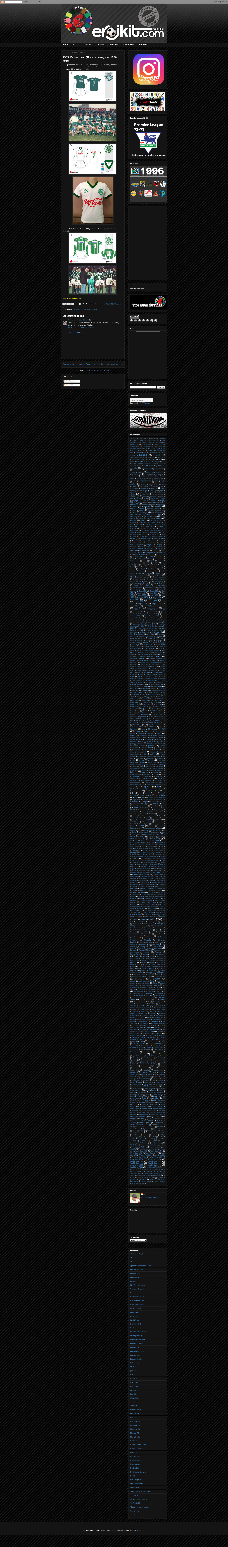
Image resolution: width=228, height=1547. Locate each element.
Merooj (142, 886)
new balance (135, 910)
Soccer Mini (134, 1487)
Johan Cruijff (146, 812)
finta (140, 727)
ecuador (147, 672)
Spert (146, 1056)
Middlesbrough (161, 888)
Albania (141, 463)
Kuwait (153, 832)
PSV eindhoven (139, 979)
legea (139, 844)
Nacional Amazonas (146, 900)
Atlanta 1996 (153, 496)
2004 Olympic (146, 444)
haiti (141, 766)
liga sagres (143, 848)
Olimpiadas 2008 (146, 934)
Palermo (140, 948)
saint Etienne (146, 1019)
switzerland (144, 1072)
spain (144, 1054)
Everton (139, 709)
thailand (161, 1080)
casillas (144, 561)
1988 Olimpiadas (153, 440)
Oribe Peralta (159, 942)
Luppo (163, 860)
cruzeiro (136, 644)
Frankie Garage (135, 737)
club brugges (159, 581)
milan (135, 890)
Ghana (149, 748)
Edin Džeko (133, 674)
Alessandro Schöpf (159, 468)
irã (158, 791)
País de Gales (158, 946)
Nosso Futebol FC (137, 1449)
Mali (154, 868)
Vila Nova (145, 1127)
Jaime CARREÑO (138, 803)
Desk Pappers (135, 1308)
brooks (161, 541)
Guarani (142, 762)
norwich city (143, 926)
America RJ (159, 472)
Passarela (145, 956)
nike (152, 919)
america (140, 472)
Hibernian (151, 770)
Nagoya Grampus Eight (143, 902)
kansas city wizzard (157, 824)
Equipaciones (135, 1312)
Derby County (143, 662)
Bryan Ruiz (143, 543)
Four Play (150, 733)
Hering (132, 770)
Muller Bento (135, 1437)
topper (138, 1090)
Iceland (145, 778)
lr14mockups (135, 1421)
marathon (154, 877)
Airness (153, 459)
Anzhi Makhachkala (145, 482)
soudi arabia (134, 1049)
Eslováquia (144, 688)
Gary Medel (157, 743)
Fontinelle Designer (137, 1340)
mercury (135, 886)
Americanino (149, 474)
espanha (144, 690)
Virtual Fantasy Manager (139, 1507)
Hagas (135, 766)
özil (150, 944)
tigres (132, 1086)
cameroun (156, 550)
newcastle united (136, 914)
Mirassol (143, 890)
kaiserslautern (159, 822)
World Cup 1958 (145, 1155)
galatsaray (133, 741)
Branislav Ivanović (157, 536)
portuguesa (161, 973)
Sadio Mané (159, 1017)
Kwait (163, 832)
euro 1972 (142, 698)
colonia (157, 585)
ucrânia (139, 1100)
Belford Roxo (150, 518)
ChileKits (133, 1293)
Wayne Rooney (143, 1137)
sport (163, 1056)
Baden (134, 510)
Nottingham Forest (135, 928)
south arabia (158, 1050)
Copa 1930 (143, 591)
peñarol (143, 962)
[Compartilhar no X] (68, 304)
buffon (161, 543)
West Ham (134, 1145)
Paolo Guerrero (158, 950)
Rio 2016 (152, 1004)
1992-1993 (142, 442)
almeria (161, 470)
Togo (157, 1086)
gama (141, 742)
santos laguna (159, 1027)
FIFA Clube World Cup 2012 (144, 721)
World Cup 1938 (136, 1153)
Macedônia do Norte (156, 864)
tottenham (142, 1092)
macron (133, 866)
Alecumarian (135, 1258)
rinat (131, 1004)
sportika (160, 1058)
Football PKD (135, 1347)
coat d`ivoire (143, 583)
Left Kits (133, 1417)
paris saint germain (158, 954)
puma (157, 979)
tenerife (163, 1078)
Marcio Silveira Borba (78, 320)
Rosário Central (148, 1015)
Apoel (156, 482)
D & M (160, 648)
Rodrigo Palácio (144, 1009)
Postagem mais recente (74, 364)
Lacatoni (160, 836)
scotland (158, 1033)
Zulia (143, 1183)
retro (141, 1000)
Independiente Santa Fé (137, 784)
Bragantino (143, 536)
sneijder (141, 1047)
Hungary (148, 776)
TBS (162, 1076)
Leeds (132, 844)
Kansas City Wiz (144, 824)
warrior (154, 1135)
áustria (141, 508)
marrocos (133, 882)
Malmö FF (133, 870)
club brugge (148, 581)
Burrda (140, 549)
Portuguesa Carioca (139, 974)
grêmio (150, 760)
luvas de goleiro (147, 862)
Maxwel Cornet (144, 884)
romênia (152, 1014)
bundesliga (133, 546)
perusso (160, 964)
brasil (132, 538)
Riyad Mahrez (158, 1005)
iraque (140, 793)
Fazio (138, 711)
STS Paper (134, 1495)
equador (144, 686)
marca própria (143, 878)
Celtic (138, 567)
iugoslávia (162, 797)
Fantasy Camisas (136, 1328)
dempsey (133, 658)
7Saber (150, 450)
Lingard (161, 850)
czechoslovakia (150, 648)
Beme (161, 520)
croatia (155, 642)
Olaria (153, 932)
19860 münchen (138, 440)
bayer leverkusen (135, 514)
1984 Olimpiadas (160, 438)
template (156, 1078)
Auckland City (161, 504)
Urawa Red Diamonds (137, 1117)
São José (140, 1031)
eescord (161, 674)
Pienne (161, 966)
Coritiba (159, 636)
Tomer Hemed (149, 1088)
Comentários (71, 385)
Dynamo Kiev (153, 670)
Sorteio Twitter (159, 1047)
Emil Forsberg (137, 680)
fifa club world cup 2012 (144, 719)
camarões (134, 551)
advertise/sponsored (136, 457)
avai (157, 508)
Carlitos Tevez (158, 559)
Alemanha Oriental (146, 468)
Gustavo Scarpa (148, 764)
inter (158, 787)
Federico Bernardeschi (143, 713)
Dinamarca (152, 666)
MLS (132, 892)
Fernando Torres (157, 714)
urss (150, 1117)
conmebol (133, 591)
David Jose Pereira (137, 1305)
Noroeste (162, 922)
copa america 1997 (152, 612)
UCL (156, 1098)
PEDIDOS (101, 45)
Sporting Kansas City (159, 1060)
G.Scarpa (148, 739)
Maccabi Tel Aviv (142, 864)
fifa (150, 716)
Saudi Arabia (134, 1033)
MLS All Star (152, 892)
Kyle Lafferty (136, 834)
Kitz (145, 830)
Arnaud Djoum (145, 488)
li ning (136, 848)
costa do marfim (136, 638)
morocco (133, 898)
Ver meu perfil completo (150, 1197)
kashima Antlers (135, 828)
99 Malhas (158, 450)
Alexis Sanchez (137, 470)
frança (159, 733)
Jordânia (142, 816)
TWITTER (114, 45)
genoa (143, 745)
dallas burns (148, 650)
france (132, 735)
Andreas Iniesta (154, 476)
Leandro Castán (140, 842)
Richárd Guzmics (158, 1002)
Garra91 (148, 743)
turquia (155, 1096)
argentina (144, 486)
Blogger (140, 1530)
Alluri (154, 470)
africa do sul (149, 457)
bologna (133, 528)
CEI (148, 565)
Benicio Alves (135, 1277)
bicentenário (139, 524)
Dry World (153, 668)
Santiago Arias (153, 1025)
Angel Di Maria (152, 478)
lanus (143, 838)
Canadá (150, 557)
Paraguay (158, 952)
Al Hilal (149, 461)
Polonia (133, 971)
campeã (139, 553)
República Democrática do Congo (143, 997)
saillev (138, 1019)
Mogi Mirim (136, 894)
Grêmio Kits (134, 1386)
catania (141, 563)
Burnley (132, 548)
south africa (145, 1050)
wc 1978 (132, 1139)
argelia (163, 484)
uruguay (133, 1119)
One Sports (148, 942)
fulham (160, 737)
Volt (148, 1131)
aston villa (143, 492)
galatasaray (158, 739)
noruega (160, 924)
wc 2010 (133, 1141)
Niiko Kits (133, 1441)
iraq (134, 793)
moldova (160, 894)
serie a (134, 1042)
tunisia (132, 1096)
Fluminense (152, 729)
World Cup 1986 (154, 1161)
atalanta (160, 492)
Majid (132, 869)
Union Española (134, 1108)
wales (163, 1133)
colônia (163, 585)
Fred (144, 737)
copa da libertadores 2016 (152, 620)
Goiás (144, 754)
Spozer (144, 1062)
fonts (146, 731)
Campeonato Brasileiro (154, 553)
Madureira (143, 866)
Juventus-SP (134, 822)
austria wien (150, 508)
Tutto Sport (136, 1098)
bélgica (133, 520)
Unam (144, 1104)
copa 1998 (152, 601)
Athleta (132, 494)
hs (162, 772)
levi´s (156, 846)
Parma (136, 956)
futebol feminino (136, 739)
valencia (150, 1121)
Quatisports (134, 1456)
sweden (133, 1072)
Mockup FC (134, 1433)
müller (141, 898)
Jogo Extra (134, 1406)
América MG (150, 472)
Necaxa (132, 908)
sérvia (142, 1042)
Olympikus (134, 938)
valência (160, 1121)
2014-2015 (147, 446)
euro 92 (145, 706)
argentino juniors (158, 486)
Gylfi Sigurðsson (160, 764)
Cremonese (149, 640)
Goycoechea (141, 756)
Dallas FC (157, 650)
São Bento (143, 1029)
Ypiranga (147, 1175)
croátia (163, 642)
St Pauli (142, 1064)
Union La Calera (146, 1108)
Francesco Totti (145, 735)
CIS (140, 581)
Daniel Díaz (140, 652)
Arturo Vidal (153, 490)
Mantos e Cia (135, 1429)
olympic (159, 936)
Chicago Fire (159, 573)
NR (157, 930)
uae (151, 1098)
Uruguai (159, 1117)
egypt (140, 676)
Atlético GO (154, 500)
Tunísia (140, 1096)
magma (153, 866)
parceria (145, 954)
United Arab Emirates (159, 1108)
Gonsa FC (134, 1378)
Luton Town (136, 862)
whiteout (163, 1145)
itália (136, 797)
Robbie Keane (134, 1007)
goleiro (152, 754)
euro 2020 (134, 706)
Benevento (133, 522)
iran (164, 791)
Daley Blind (139, 650)
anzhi (134, 482)
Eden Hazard (158, 672)
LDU (131, 840)
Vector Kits (159, 1123)
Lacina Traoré (134, 838)
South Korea (134, 1052)
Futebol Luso (135, 1355)
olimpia (160, 932)
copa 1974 (143, 597)
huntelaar (133, 778)
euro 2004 (158, 703)
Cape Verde (159, 557)
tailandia (149, 1074)
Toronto (153, 1090)
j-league (145, 802)
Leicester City (149, 844)
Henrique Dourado (157, 768)
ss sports (151, 1062)
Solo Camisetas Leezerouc (140, 1491)
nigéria (143, 919)
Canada (141, 557)
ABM (162, 452)
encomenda (149, 682)
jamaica (155, 804)
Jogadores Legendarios (139, 1402)
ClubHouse (133, 583)
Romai (151, 1011)
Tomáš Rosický (137, 1088)
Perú (146, 964)
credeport (140, 640)
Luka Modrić (149, 860)
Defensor (142, 656)
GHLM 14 (134, 1375)
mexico (133, 888)
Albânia (148, 463)
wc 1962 (153, 1137)
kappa (141, 826)
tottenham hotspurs (156, 1092)
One (141, 942)
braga (134, 536)
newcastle (159, 912)
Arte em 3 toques (136, 1269)
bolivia (152, 526)
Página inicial (93, 364)
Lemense (160, 844)
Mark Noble (160, 880)
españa (135, 690)
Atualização (145, 504)
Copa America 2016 (149, 614)
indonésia (133, 787)
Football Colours (136, 1343)
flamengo (133, 729)
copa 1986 (148, 599)
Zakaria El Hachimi (150, 1177)
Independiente (135, 782)
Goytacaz (150, 756)
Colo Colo (162, 583)
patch (152, 956)
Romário (132, 1013)
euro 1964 (160, 696)
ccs (137, 565)
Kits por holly (135, 1414)
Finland (161, 725)
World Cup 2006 (136, 1167)
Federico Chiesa (158, 713)
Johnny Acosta (134, 814)
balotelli (149, 510)
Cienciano (156, 579)
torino (147, 1090)
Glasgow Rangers (157, 752)
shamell (151, 1044)
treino (141, 1094)
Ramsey (142, 987)
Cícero (148, 579)
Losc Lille (162, 856)
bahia (141, 510)
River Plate (144, 1006)
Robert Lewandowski (147, 1007)
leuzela (144, 846)
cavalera (155, 563)
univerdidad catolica (150, 1110)
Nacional (133, 900)
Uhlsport (141, 1102)
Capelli (132, 559)
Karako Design (135, 1410)
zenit (152, 1179)
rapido (158, 987)
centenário (148, 567)
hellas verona (145, 768)
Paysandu (152, 960)
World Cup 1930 (141, 1151)
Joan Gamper (134, 812)
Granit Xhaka (139, 758)
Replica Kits (134, 1468)
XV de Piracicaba (136, 1171)
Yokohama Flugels (135, 1173)
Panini (149, 950)
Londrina (157, 854)
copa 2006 (142, 604)
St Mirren (133, 1064)
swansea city (158, 1070)
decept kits (154, 654)
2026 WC (140, 450)
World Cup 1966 (140, 1157)
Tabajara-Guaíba (135, 1074)
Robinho (134, 1009)
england (141, 684)
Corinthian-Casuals (136, 634)
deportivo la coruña (149, 660)
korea (134, 832)
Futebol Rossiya (136, 1359)
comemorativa (137, 589)
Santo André (139, 1027)
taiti (155, 1074)
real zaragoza (150, 991)
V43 (142, 1120)
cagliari (160, 549)
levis (162, 846)
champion (133, 571)
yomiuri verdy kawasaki (151, 1173)
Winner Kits (134, 1511)
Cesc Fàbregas (152, 569)
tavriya (156, 1076)
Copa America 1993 (159, 610)
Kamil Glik (133, 824)
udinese (147, 1100)
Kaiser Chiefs (147, 822)
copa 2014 (134, 606)
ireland (147, 793)
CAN (134, 557)
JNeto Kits (134, 1398)
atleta (131, 498)
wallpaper (136, 1135)
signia (154, 1046)
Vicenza (137, 1127)
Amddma (132, 472)
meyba (151, 888)
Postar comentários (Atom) (97, 370)
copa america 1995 (137, 612)
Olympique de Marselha (140, 940)
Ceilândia (154, 565)
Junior (146, 1194)
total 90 (161, 1090)
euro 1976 (151, 698)
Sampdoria (154, 1021)
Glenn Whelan (134, 754)
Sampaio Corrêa (142, 1021)
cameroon (145, 551)
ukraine (151, 1102)
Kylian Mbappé (147, 834)
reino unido (160, 993)
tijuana (151, 1086)
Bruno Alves (133, 543)
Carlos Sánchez (135, 561)
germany (151, 746)
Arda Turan (142, 484)
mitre (151, 890)
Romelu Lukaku (142, 1013)
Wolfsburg (144, 1147)
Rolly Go (135, 1011)
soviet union (134, 1054)
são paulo (150, 1031)
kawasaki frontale (149, 828)
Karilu (152, 826)
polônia (142, 971)
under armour (153, 1104)
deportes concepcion (156, 658)
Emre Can (141, 682)
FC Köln (144, 711)
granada (157, 756)
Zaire (139, 1177)
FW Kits (133, 1367)
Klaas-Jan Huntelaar (155, 830)
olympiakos (149, 936)
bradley (163, 534)
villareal (152, 1127)
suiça (153, 1068)
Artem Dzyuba (143, 490)
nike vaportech (153, 922)
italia (163, 795)
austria (132, 508)
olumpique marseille (136, 936)
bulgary (159, 545)
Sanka (134, 1025)
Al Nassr (156, 461)
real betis (151, 989)
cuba (140, 646)
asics (132, 492)
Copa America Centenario (150, 618)
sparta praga (154, 1054)
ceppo (132, 569)
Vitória (141, 1131)
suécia (144, 1068)
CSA (156, 644)
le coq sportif (155, 840)
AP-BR (132, 1262)
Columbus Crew (149, 587)
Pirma (138, 968)
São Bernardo (155, 1029)
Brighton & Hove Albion (149, 541)
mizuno (159, 890)
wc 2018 (143, 1141)
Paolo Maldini (134, 952)
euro (145, 697)
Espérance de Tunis (157, 690)
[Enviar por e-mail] (63, 304)
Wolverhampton (155, 1147)
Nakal (154, 902)
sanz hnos (133, 1029)
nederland (140, 908)
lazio (160, 838)
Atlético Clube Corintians (158, 498)
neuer (161, 908)
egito (132, 676)
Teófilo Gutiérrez (137, 1080)
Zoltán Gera (135, 1183)
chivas (147, 577)
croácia (145, 642)
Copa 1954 (153, 593)
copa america (152, 608)
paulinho (160, 958)
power (158, 974)
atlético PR (134, 504)
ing (139, 787)
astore (152, 492)
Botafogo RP (155, 534)
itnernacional (152, 797)
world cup (154, 1149)
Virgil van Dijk (147, 1129)
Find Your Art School (138, 1332)
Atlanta (145, 496)
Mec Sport (162, 884)
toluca (163, 1086)
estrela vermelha (160, 692)
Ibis (139, 778)
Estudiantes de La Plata (151, 694)
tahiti (143, 1074)
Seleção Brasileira (159, 1035)
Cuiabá (147, 646)
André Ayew (143, 476)
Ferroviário (133, 716)
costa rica (151, 638)
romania (159, 1011)
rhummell (136, 1002)
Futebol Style (135, 1363)
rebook (159, 991)
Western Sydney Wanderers (149, 1145)
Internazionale (135, 791)
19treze (150, 442)
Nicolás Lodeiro (148, 916)
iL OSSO (159, 780)
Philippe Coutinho (152, 966)
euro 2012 (146, 705)
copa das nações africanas (148, 628)
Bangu (163, 510)
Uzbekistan (159, 1118)
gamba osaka (151, 742)
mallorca (160, 868)
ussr (150, 1119)
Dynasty (138, 672)
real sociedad (138, 991)
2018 (143, 448)
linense (154, 850)
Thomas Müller (148, 1084)
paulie (154, 958)
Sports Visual (136, 1062)
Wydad (144, 1169)
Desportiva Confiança (156, 662)
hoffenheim (160, 770)
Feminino (132, 714)
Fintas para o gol (136, 1336)
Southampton (159, 1052)
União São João (143, 1106)
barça (134, 512)
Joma (151, 814)
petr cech (141, 966)
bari (152, 512)
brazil (163, 538)
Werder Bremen (142, 1143)
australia (147, 506)
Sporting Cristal (145, 1060)
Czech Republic (135, 648)
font (163, 729)
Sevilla (163, 1042)
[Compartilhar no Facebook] (70, 304)
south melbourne (147, 1052)
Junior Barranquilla (137, 820)
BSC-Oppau (153, 543)
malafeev (139, 868)
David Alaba (149, 652)
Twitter (144, 1098)
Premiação (135, 976)
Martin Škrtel (145, 882)
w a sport (148, 1133)
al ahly (138, 461)
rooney (161, 1013)
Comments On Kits (137, 1297)
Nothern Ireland (156, 926)
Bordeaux (143, 528)
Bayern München (150, 516)
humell (163, 774)
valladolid (132, 1123)
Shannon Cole (134, 1046)
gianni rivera (147, 749)
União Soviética (157, 1106)
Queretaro (141, 983)
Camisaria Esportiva (137, 1289)
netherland (152, 908)
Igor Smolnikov (146, 780)
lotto (134, 858)
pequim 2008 (159, 962)
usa (142, 1119)
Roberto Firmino (160, 1007)
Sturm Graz (136, 1068)
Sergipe (163, 1040)
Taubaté (139, 1076)
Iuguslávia (136, 800)
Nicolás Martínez (160, 916)
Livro (132, 854)
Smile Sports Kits (136, 1484)
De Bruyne (144, 654)
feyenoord (142, 717)
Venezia (146, 1125)
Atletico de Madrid (139, 500)
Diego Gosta (144, 664)
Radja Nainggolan (147, 985)
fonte (138, 731)
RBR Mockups (135, 1460)
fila (144, 725)
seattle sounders (136, 1035)
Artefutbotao (135, 1273)
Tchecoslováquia (145, 1078)
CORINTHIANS (128, 45)
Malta (148, 870)
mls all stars (161, 892)
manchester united (141, 874)
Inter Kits (133, 1390)
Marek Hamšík (142, 880)
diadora (133, 664)
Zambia (161, 1177)
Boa (162, 524)
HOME (65, 45)
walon (146, 1135)
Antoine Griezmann (159, 480)
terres (148, 1080)
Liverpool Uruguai (146, 852)
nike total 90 (140, 922)
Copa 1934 (154, 591)
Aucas (153, 504)
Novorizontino (148, 930)
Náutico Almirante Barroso (138, 906)
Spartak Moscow (137, 1056)
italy (143, 797)
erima (153, 686)
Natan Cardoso (150, 904)
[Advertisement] (92, 348)
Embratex (162, 678)
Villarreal (160, 1127)
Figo (164, 723)
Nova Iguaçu (148, 928)
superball (146, 1070)
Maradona (144, 876)
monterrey (150, 896)
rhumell (95, 309)
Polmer (161, 968)
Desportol (134, 1316)
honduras (155, 772)
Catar (147, 563)
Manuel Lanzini (158, 874)
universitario (143, 1115)
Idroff (159, 778)
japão (136, 808)
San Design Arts (136, 1480)
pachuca (156, 944)
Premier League (146, 977)
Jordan (135, 816)
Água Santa (144, 459)
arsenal (154, 488)
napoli (132, 904)
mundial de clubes (151, 898)
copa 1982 (134, 599)
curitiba (161, 646)
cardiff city (140, 559)
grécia (132, 760)
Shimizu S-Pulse (145, 1046)
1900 (151, 438)
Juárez (148, 817)
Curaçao (153, 646)
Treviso (147, 1094)
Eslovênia (162, 688)
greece (141, 760)
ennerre (151, 684)
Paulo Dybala (134, 960)
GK (144, 752)
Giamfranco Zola (160, 747)
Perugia (153, 964)
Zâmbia (132, 1179)
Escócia (133, 688)
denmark (142, 658)
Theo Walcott (149, 1082)
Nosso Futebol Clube (138, 1445)
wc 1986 (151, 1139)
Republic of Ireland (158, 996)
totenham (133, 1092)
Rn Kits (133, 1476)
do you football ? (142, 668)
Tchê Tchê (133, 1078)
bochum (145, 526)
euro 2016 (158, 705)
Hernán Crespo (141, 770)
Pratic (163, 974)
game (161, 741)
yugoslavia (156, 1175)
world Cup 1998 (136, 1165)
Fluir (143, 729)
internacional (141, 789)
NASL (141, 904)
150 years (133, 438)
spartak (163, 1054)
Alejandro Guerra (158, 463)
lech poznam (159, 842)
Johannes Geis (158, 812)
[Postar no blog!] (66, 304)
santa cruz (142, 1025)
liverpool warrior (158, 852)
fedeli (131, 713)
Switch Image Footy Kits (139, 1499)
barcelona (143, 512)
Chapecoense (152, 571)
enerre (132, 684)
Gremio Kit (134, 1382)
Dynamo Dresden (141, 670)
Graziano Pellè (150, 758)
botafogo (143, 534)
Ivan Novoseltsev (148, 799)
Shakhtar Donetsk (139, 1044)
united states (136, 1110)
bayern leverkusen (135, 516)
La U (154, 836)
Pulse (150, 979)
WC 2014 (76, 45)
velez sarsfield (135, 1125)
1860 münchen (143, 438)
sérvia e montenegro (152, 1042)
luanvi (153, 858)
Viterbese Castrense (159, 1129)
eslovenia (153, 688)
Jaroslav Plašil (146, 808)
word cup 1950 (144, 1149)
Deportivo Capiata (135, 660)
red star (140, 993)
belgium (143, 520)
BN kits (132, 1281)
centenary (159, 567)
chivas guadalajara (158, 577)
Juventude (149, 820)
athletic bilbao (145, 494)
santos (148, 1028)
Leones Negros (134, 846)
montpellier (160, 896)
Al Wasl (163, 461)
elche (140, 678)
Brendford (137, 541)
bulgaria (140, 545)
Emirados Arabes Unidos (154, 680)
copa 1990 (161, 599)
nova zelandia (159, 928)
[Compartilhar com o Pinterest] (72, 304)
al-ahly (134, 463)
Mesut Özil (159, 886)
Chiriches (139, 577)
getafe (142, 747)
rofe (153, 1009)
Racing (155, 983)
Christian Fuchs (138, 579)
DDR (137, 654)
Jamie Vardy (154, 806)
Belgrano (153, 520)
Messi (149, 886)
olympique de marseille (153, 938)
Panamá (142, 950)
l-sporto (157, 834)
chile (160, 575)
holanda (133, 772)
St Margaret (160, 1062)
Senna (149, 1040)
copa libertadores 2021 (154, 630)
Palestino (148, 948)
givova (138, 752)
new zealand (148, 912)
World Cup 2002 (154, 1165)
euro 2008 (134, 705)
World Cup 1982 (136, 1161)
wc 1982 (141, 1139)
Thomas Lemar (136, 1084)
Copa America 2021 (152, 616)
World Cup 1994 (154, 1163)
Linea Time (145, 850)
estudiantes (136, 694)
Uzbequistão (134, 1120)
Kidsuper (132, 830)
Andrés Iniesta (141, 478)
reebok (149, 993)
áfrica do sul (161, 457)
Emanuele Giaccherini (151, 678)
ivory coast (134, 802)
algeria (147, 470)
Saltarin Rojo (156, 1019)
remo (131, 995)
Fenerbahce (144, 715)
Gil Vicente (156, 749)
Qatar (152, 981)
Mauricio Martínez (157, 882)
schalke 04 (147, 1033)
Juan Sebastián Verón (136, 817)
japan (163, 806)
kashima (160, 826)
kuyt (158, 832)
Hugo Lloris (147, 774)
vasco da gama (144, 1123)
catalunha (160, 561)
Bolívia (160, 526)
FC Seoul (160, 711)
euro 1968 (133, 698)
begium (140, 518)
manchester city (159, 872)
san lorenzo (144, 1023)
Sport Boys (136, 1058)
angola (161, 478)
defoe (150, 656)
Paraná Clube (135, 954)
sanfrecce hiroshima (158, 1023)
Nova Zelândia (135, 930)
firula (161, 727)
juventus (159, 820)
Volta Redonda (158, 1131)
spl (158, 1056)
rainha (157, 985)
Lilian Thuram (161, 848)
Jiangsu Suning (158, 810)
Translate (147, 403)
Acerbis (132, 455)
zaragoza (142, 1179)
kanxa (132, 826)
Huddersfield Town (135, 774)
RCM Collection (136, 1464)
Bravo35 (156, 538)
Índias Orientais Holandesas (155, 784)
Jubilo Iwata (155, 817)
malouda (141, 870)
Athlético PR (134, 496)
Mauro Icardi (134, 884)
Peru (138, 964)
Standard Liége (152, 1064)
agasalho (135, 459)
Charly (139, 573)
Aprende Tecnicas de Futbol (140, 1266)
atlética (146, 498)
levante (150, 846)
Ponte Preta (153, 971)
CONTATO (143, 45)
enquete (160, 684)
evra (147, 709)
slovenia (133, 1048)
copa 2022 (161, 606)
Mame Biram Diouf (157, 870)
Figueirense (136, 725)
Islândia (148, 795)
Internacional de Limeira (156, 789)
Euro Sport (155, 706)
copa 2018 (148, 606)
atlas (161, 496)
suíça (161, 1068)
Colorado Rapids (137, 587)
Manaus (148, 872)
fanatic (132, 711)
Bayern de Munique (153, 514)
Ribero (143, 1002)
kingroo (140, 830)
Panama (133, 950)
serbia (156, 1040)
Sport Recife (148, 1058)
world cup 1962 (160, 1155)
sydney (154, 1072)
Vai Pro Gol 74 (135, 1503)
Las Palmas (151, 838)
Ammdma (160, 474)
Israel (156, 795)
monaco (133, 896)
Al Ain (143, 461)
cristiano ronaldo (135, 642)
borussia (152, 528)
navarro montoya (153, 906)
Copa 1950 (141, 593)
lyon (155, 862)
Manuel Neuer (134, 876)
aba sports (139, 452)
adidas (77, 309)
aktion (132, 461)
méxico (142, 888)
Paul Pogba (145, 958)
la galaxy (141, 836)
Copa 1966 (154, 595)
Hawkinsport (134, 768)
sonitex (149, 1048)
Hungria (159, 776)
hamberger (149, 766)
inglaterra (147, 786)
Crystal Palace (147, 644)
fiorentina (151, 727)
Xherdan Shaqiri (158, 1169)
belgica (159, 518)
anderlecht (133, 476)
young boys (139, 1175)
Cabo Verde (150, 548)
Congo (161, 589)
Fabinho (153, 709)
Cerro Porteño (141, 569)
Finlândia (132, 727)
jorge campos (152, 816)
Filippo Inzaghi (152, 725)
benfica (142, 522)
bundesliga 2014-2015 (145, 546)
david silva (158, 652)
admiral (158, 455)
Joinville (144, 814)
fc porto (152, 711)
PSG (163, 977)
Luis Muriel (140, 860)
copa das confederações (156, 622)
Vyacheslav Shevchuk (136, 1133)
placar (144, 968)
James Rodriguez (142, 806)
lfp (131, 848)
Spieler (153, 1056)
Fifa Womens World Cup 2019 (149, 723)
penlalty (151, 962)
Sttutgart (163, 1066)
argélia (135, 486)
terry (154, 1080)
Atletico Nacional (156, 502)
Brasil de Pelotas (146, 538)
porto (140, 973)
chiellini (146, 575)
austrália (158, 506)
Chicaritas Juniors (135, 575)
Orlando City (134, 944)
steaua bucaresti (145, 1066)
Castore (152, 561)
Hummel (136, 776)
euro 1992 (158, 700)
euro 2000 (146, 703)
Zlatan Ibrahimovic (146, 1181)
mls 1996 (141, 892)
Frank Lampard (158, 735)
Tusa (163, 1096)
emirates (132, 682)
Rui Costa (159, 1015)
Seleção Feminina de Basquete (144, 1037)
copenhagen (133, 632)
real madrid (161, 989)
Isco (141, 795)
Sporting (133, 1060)
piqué (131, 968)
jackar (154, 801)
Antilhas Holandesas (145, 480)
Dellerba (158, 656)
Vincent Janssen (135, 1129)
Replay (148, 995)
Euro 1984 (134, 700)
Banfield (156, 510)
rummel (132, 1017)
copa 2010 (156, 604)
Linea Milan (136, 850)
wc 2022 (154, 1141)
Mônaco (141, 896)
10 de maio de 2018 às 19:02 (81, 328)
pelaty (161, 960)
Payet (144, 960)
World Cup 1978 (154, 1159)
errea (160, 686)
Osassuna (143, 944)
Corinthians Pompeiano (146, 636)
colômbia (147, 585)
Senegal (142, 1040)
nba (162, 906)
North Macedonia (149, 924)
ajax (160, 459)
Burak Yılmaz (159, 546)
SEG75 (147, 1035)
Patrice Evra (159, 956)
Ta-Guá (161, 1072)
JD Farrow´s (156, 808)
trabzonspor (133, 1094)
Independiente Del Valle (154, 782)
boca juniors (134, 526)
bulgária (149, 545)
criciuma (159, 640)
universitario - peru (157, 1114)
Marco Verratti (154, 878)
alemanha (148, 465)
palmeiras (86, 309)
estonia (149, 692)
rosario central (134, 1015)
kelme (159, 828)
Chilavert (153, 575)
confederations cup (151, 589)
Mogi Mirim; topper (149, 894)
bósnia (139, 532)
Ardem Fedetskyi (154, 484)
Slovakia (161, 1046)
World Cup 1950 (151, 1153)
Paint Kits (133, 1452)
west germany (156, 1143)
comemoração (161, 587)
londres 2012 (147, 854)
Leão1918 (151, 842)
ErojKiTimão (134, 1320)
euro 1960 (152, 696)
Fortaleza (141, 733)
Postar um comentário (75, 332)
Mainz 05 (160, 866)
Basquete (159, 512)
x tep (149, 1169)
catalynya (133, 563)
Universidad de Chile (146, 1112)
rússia (149, 1017)
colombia (136, 585)
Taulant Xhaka (148, 1076)
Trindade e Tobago (157, 1094)
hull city (156, 774)
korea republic (143, 832)
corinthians (150, 634)
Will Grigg (135, 1147)
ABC (145, 452)
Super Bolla (134, 1070)
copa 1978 (157, 597)
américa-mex (135, 474)
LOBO (138, 854)
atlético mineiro (142, 502)
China (132, 577)
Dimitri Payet (141, 666)
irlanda (155, 793)
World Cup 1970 (156, 1157)
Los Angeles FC (140, 856)
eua (138, 697)
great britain (160, 758)
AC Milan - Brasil (136, 1254)
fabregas (160, 709)
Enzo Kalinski (134, 686)
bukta (131, 544)
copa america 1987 (146, 610)
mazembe (154, 884)
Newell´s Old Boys (151, 914)
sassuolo (160, 1031)
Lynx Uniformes (136, 1425)
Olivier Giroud (159, 934)
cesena (161, 569)
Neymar (139, 916)
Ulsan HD (160, 1102)
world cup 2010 (152, 1167)
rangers (150, 987)
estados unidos (136, 692)
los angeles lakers (152, 856)
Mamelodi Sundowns (136, 872)
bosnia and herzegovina (150, 532)
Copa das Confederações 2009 (144, 624)
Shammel (159, 1044)
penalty (133, 962)
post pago (151, 974)
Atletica (138, 498)
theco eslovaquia (136, 1082)
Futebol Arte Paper (137, 1351)
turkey (147, 1096)
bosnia (132, 532)
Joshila (161, 816)
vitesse (134, 1131)
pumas (132, 981)
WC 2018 (89, 45)
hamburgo (159, 766)
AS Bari (161, 490)
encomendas (159, 682)
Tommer (158, 1088)
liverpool (133, 852)
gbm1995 (133, 1371)
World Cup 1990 (136, 1163)
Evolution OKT (135, 1324)
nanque (161, 902)
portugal (149, 973)
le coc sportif (140, 840)
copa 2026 (138, 608)
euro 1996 (134, 703)
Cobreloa (153, 583)
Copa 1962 (142, 595)
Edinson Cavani (151, 674)
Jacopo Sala (161, 801)
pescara (133, 966)
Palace (132, 948)
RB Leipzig (142, 989)
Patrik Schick (134, 958)
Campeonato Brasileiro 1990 (141, 555)
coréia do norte (144, 632)
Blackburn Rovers (151, 524)
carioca (148, 559)
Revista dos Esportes (138, 1472)
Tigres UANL (141, 1086)
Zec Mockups (135, 1515)
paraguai (146, 952)
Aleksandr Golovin (135, 465)
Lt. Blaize (146, 858)
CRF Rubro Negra (137, 1301)
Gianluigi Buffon (136, 749)
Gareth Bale (140, 743)
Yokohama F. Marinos (154, 1171)
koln (164, 830)
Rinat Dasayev (141, 1004)
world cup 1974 (136, 1159)
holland (145, 772)
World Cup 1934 (156, 1151)
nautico (160, 904)
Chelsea (147, 573)
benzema (151, 522)
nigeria (135, 919)
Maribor (152, 880)
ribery (149, 1002)
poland (151, 969)
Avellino (163, 508)
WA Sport (156, 1133)
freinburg (152, 737)
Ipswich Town (150, 791)
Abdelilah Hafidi (154, 452)
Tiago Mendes (159, 1084)
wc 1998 (160, 1139)
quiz (147, 983)
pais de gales (144, 946)
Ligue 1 (151, 848)
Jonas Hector (161, 814)
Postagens (70, 381)
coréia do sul (157, 632)
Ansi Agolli (133, 480)
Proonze (157, 976)
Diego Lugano (155, 664)
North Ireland (137, 924)
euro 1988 (146, 700)
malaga (147, 869)
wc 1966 (160, 1137)
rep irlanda (139, 996)
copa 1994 (138, 601)
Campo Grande (160, 555)
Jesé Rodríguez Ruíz (144, 810)
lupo (157, 860)
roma (143, 1011)
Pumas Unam (142, 981)
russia (140, 1017)
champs (141, 571)
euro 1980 (160, 698)
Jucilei (163, 817)
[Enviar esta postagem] (80, 304)
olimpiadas (134, 934)
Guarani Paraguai (153, 762)
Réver (155, 1000)
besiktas (160, 522)
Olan (146, 932)
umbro (133, 1104)
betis (131, 524)
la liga (149, 836)
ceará (143, 565)
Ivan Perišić (159, 799)
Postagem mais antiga (112, 364)
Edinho (142, 674)
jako (147, 804)
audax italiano (137, 506)
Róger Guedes (161, 1009)
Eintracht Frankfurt (153, 676)
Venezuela (155, 1125)
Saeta (132, 1019)
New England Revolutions (152, 910)
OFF (141, 932)
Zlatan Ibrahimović (160, 1181)
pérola (132, 964)
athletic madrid (158, 494)
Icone (153, 778)
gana (132, 744)
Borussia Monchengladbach (153, 530)
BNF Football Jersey (138, 1285)
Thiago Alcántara (160, 1082)
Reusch (148, 1000)
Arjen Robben (134, 488)
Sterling (155, 1066)
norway (132, 926)
